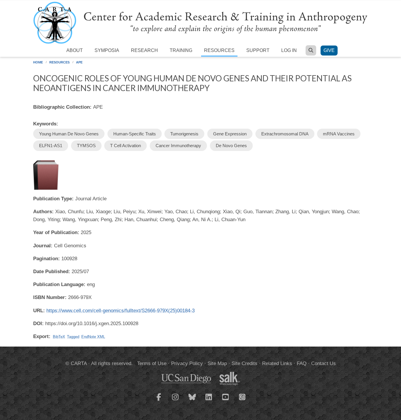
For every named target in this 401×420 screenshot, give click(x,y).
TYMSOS (86, 145)
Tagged (73, 337)
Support (257, 50)
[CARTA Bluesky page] (192, 400)
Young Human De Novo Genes (69, 133)
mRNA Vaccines (339, 133)
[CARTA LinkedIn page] (209, 400)
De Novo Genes (231, 145)
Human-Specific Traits (134, 133)
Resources (219, 50)
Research (144, 50)
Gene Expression (230, 133)
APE (79, 62)
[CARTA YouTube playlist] (225, 400)
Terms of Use (151, 363)
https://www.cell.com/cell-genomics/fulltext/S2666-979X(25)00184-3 (120, 310)
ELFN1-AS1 (50, 145)
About (74, 50)
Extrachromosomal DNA (285, 133)
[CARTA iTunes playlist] (242, 396)
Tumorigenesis (184, 133)
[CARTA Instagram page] (175, 400)
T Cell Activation (125, 145)
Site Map (217, 363)
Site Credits (244, 363)
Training (181, 50)
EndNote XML (93, 337)
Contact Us (323, 363)
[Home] (200, 22)
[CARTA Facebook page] (158, 400)
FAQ (301, 363)
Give (329, 50)
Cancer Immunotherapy (178, 145)
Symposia (107, 50)
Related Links (277, 363)
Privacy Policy (187, 363)
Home (38, 62)
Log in (289, 50)
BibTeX (59, 337)
